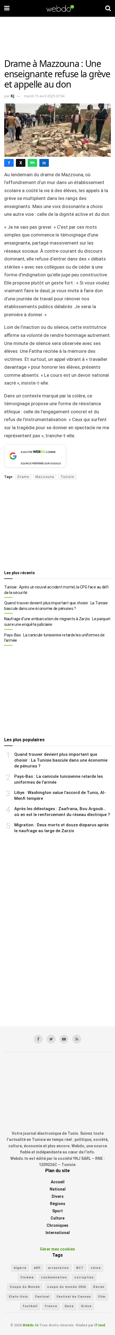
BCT (79, 1267)
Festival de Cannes (74, 1296)
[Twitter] (51, 1039)
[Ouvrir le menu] (6, 8)
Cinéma (27, 1277)
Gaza (69, 1306)
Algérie (20, 1267)
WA (32, 163)
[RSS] (76, 1039)
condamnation (54, 1277)
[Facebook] (38, 1039)
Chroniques (57, 1225)
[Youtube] (63, 1039)
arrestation (58, 1267)
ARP (37, 1267)
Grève (86, 1306)
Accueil (57, 1182)
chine (96, 1267)
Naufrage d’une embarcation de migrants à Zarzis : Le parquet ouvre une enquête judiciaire (57, 622)
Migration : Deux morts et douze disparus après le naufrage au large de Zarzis (61, 827)
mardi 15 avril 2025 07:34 (44, 95)
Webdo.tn (31, 1325)
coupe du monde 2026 (66, 1287)
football (30, 1306)
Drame (23, 477)
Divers (58, 1196)
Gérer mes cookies (57, 1249)
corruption (84, 1277)
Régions (57, 1203)
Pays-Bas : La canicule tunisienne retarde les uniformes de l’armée (54, 638)
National (58, 1189)
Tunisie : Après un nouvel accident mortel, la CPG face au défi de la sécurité (56, 590)
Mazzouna (44, 477)
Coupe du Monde (25, 1287)
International (57, 1232)
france (51, 1306)
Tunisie (67, 477)
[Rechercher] (108, 8)
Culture (57, 1218)
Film (102, 1296)
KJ (12, 95)
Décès (98, 1287)
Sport (57, 1211)
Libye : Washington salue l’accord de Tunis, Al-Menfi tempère (60, 795)
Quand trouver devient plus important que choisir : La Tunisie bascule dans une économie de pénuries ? (56, 606)
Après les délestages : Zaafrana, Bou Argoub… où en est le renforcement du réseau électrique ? (62, 811)
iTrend (99, 1325)
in (44, 163)
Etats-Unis (18, 1296)
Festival (42, 1296)
